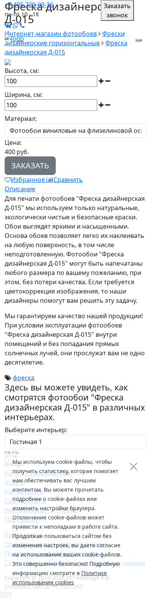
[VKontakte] (8, 25)
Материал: (21, 118)
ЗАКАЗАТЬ (30, 165)
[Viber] (22, 25)
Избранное (28, 179)
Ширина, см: (24, 94)
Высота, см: (22, 70)
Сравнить (68, 179)
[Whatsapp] (15, 25)
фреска (23, 377)
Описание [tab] (20, 189)
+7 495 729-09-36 (29, 4)
